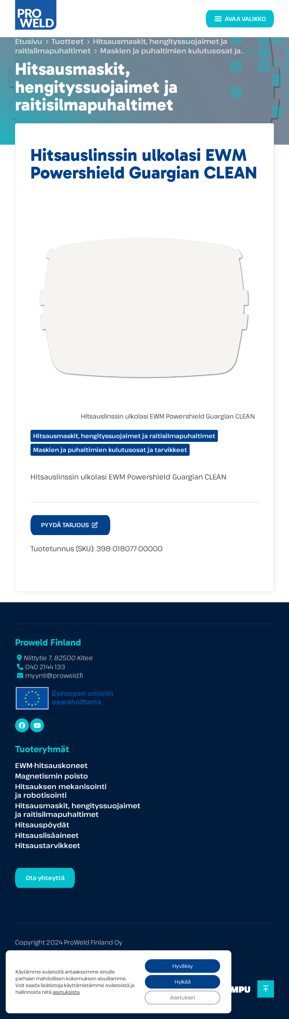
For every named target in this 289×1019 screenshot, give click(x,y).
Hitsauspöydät (42, 824)
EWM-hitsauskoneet (51, 765)
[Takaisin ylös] (265, 988)
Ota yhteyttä (45, 878)
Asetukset (182, 997)
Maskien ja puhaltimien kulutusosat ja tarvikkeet (110, 450)
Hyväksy (182, 965)
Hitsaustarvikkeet (47, 845)
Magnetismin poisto (51, 775)
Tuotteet (68, 41)
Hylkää (183, 981)
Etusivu (28, 41)
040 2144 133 (45, 666)
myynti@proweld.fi (54, 675)
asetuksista (66, 992)
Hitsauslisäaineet (47, 835)
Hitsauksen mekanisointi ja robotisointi (60, 791)
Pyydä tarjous (65, 525)
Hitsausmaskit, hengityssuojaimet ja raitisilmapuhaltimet (124, 436)
